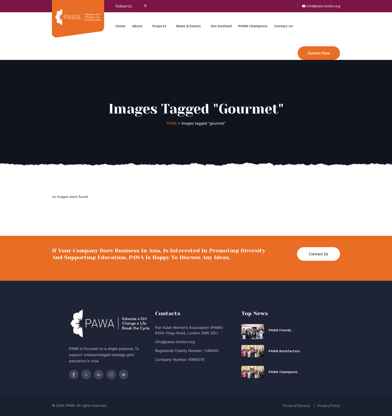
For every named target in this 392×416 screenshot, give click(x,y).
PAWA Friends (280, 330)
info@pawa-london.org (323, 6)
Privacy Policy (329, 406)
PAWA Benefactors (284, 351)
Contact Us (283, 26)
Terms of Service (296, 406)
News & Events (188, 26)
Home (120, 26)
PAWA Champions (252, 26)
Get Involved (221, 26)
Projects (159, 26)
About (137, 26)
